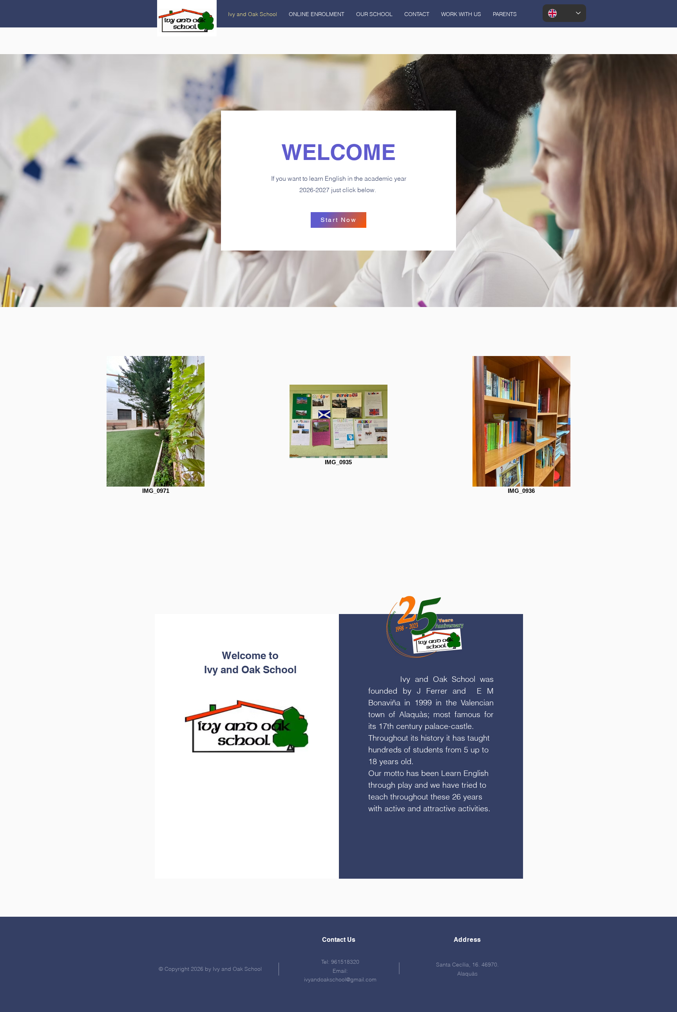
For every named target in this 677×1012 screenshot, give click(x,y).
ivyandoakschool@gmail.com (340, 979)
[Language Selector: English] (564, 13)
